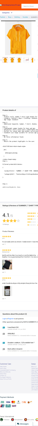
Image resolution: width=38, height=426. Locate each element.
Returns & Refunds (5, 372)
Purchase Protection (5, 377)
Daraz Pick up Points (5, 379)
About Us (33, 366)
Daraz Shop (3, 373)
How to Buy (3, 368)
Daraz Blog (34, 372)
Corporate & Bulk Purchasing (8, 370)
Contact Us (3, 375)
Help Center (3, 366)
